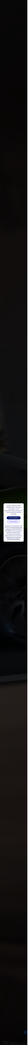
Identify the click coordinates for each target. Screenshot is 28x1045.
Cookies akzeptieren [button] (14, 517)
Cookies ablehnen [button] (13, 521)
